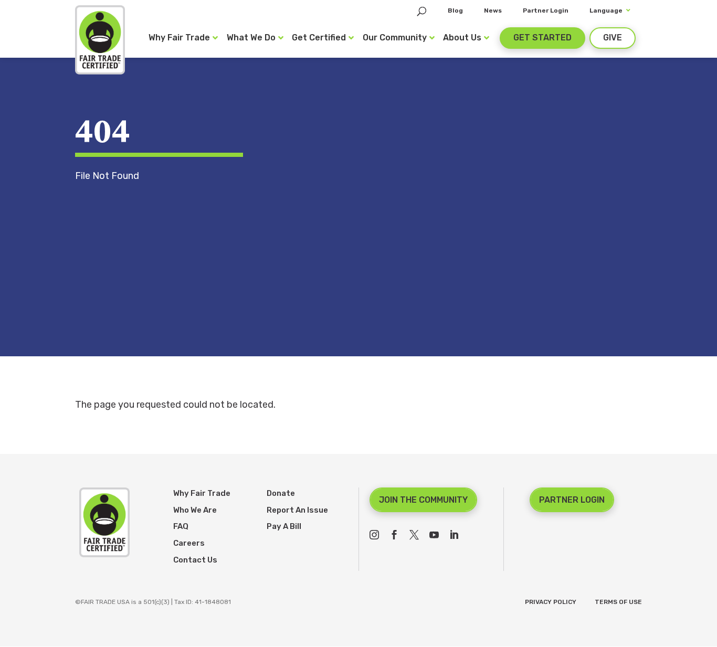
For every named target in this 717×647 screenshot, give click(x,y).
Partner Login (572, 500)
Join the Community (423, 500)
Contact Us (195, 560)
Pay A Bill (284, 526)
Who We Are (195, 510)
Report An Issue (297, 510)
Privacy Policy (550, 602)
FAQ (180, 526)
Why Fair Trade (201, 493)
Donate (281, 493)
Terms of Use (618, 602)
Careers (189, 543)
